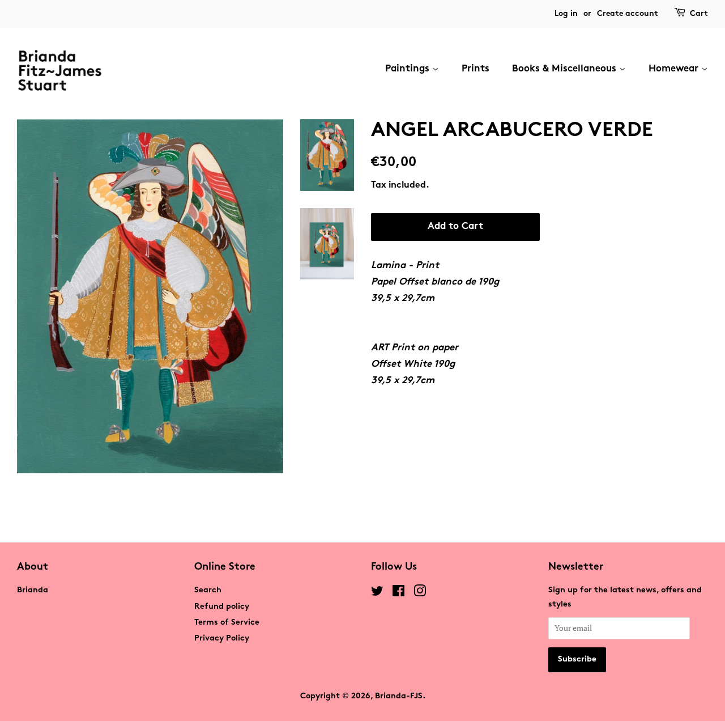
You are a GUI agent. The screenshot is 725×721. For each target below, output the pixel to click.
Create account (627, 14)
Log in (566, 14)
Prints (475, 69)
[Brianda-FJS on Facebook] (398, 593)
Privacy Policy (221, 638)
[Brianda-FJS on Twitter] (377, 593)
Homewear (675, 69)
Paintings (408, 69)
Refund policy (221, 606)
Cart (699, 14)
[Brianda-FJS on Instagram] (419, 593)
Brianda (32, 590)
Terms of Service (226, 622)
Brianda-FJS (399, 696)
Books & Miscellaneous (565, 69)
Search (207, 590)
